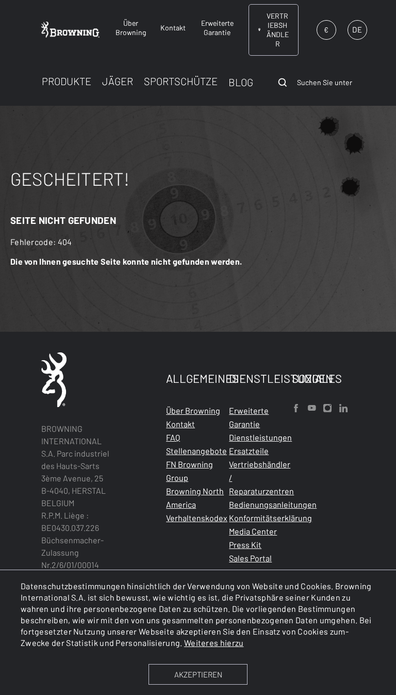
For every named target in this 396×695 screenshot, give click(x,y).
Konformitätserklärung (270, 518)
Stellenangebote (196, 451)
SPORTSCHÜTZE (181, 81)
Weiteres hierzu (214, 643)
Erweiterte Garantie (249, 417)
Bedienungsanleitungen (273, 504)
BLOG (240, 82)
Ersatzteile (249, 451)
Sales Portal (250, 558)
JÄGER (117, 81)
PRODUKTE (66, 81)
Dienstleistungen (260, 437)
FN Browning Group (189, 470)
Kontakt (180, 424)
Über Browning (193, 410)
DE (356, 29)
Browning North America (195, 497)
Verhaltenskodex (196, 518)
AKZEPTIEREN (198, 674)
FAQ (173, 437)
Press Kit (245, 544)
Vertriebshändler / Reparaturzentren (261, 477)
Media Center (253, 531)
